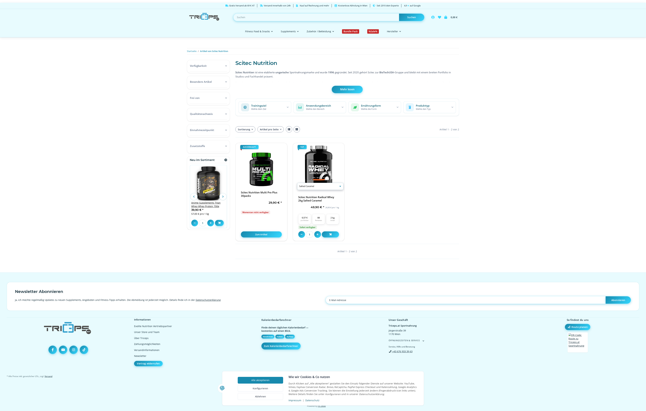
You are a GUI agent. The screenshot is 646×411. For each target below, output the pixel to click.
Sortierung (244, 129)
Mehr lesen (347, 89)
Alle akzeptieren (260, 380)
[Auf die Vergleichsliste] (273, 148)
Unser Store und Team (146, 332)
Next (222, 196)
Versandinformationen (146, 350)
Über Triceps (141, 338)
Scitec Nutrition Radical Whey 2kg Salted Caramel (316, 199)
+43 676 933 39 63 (402, 351)
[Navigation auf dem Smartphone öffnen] (578, 342)
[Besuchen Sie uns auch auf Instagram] (73, 350)
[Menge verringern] (301, 234)
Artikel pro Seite (269, 129)
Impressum (295, 400)
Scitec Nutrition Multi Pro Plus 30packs (259, 194)
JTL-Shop (322, 406)
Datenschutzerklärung (208, 300)
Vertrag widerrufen (148, 363)
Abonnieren (618, 300)
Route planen (579, 327)
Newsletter (140, 356)
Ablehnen (260, 396)
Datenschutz (312, 400)
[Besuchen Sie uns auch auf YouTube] (63, 350)
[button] (433, 17)
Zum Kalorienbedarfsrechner (281, 346)
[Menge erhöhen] (317, 234)
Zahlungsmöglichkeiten (147, 344)
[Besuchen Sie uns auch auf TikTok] (84, 350)
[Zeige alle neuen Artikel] (225, 160)
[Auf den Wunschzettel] (281, 148)
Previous (193, 196)
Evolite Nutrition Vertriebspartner (153, 326)
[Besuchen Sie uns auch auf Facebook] (52, 350)
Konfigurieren (260, 388)
